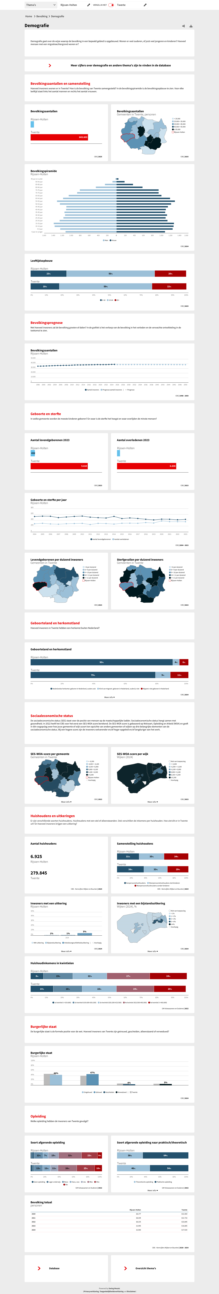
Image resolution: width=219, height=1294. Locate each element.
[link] (109, 65)
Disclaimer (131, 1291)
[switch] (111, 5)
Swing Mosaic (114, 1288)
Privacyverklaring (91, 1291)
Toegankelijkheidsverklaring (112, 1291)
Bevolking (42, 16)
